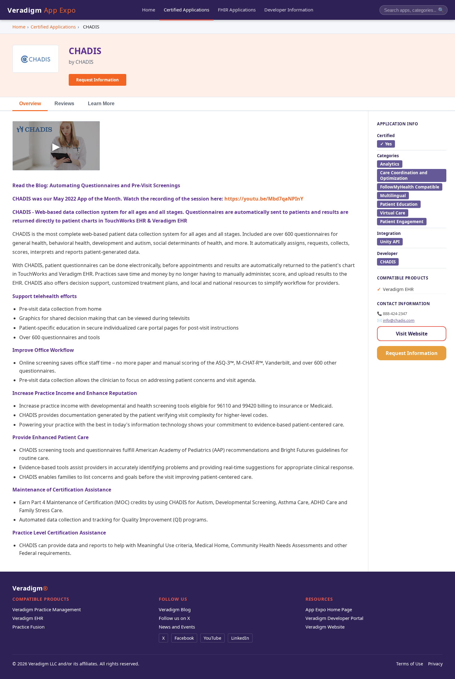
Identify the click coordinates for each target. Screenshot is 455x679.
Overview (30, 103)
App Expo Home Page (329, 609)
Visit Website (411, 333)
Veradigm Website (325, 627)
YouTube (212, 638)
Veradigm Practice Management (46, 609)
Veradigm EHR (27, 618)
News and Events (177, 627)
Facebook (184, 638)
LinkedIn (240, 638)
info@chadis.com (398, 320)
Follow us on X (174, 618)
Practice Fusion (28, 627)
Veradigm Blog (175, 609)
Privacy (435, 664)
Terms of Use (409, 664)
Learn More (101, 103)
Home (18, 27)
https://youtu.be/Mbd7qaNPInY (263, 198)
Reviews (64, 103)
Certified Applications (53, 27)
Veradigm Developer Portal (334, 618)
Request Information (97, 80)
